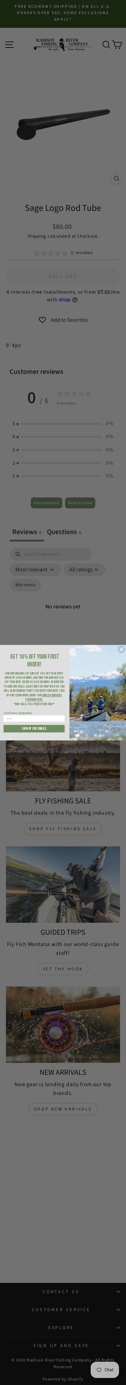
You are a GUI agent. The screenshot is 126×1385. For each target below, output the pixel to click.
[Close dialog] (121, 649)
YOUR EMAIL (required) (18, 713)
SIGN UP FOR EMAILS (34, 728)
